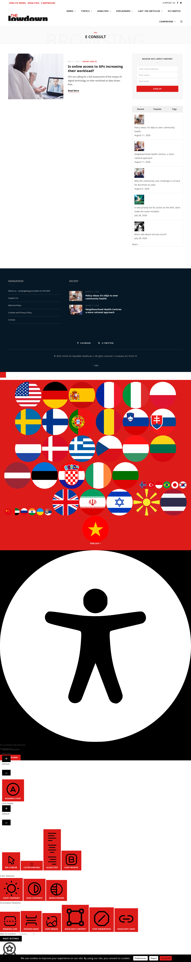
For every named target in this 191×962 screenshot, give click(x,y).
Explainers (123, 10)
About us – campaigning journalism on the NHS (29, 290)
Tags (174, 109)
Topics (85, 10)
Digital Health (90, 61)
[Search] (180, 21)
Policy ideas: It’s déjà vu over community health (102, 297)
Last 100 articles (149, 10)
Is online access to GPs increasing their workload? (95, 68)
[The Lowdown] (28, 16)
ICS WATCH (174, 10)
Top (96, 365)
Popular (157, 109)
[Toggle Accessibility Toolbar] (3, 375)
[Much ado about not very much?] (139, 230)
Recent (140, 109)
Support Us (13, 298)
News (70, 10)
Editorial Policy (14, 305)
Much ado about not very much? (150, 234)
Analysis (102, 10)
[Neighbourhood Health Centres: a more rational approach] (139, 150)
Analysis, (34, 2)
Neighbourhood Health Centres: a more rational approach (104, 311)
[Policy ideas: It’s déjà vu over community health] (139, 123)
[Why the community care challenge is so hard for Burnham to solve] (139, 177)
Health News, (17, 2)
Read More (73, 91)
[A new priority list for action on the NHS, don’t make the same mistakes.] (139, 203)
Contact (11, 319)
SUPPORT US (169, 2)
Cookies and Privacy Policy (20, 312)
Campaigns (48, 2)
